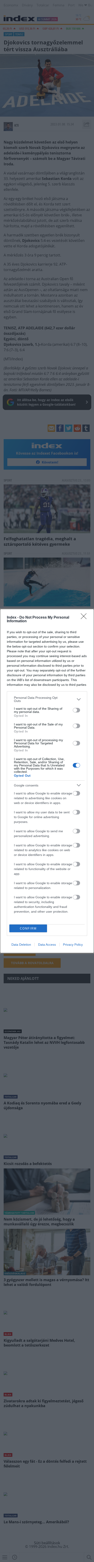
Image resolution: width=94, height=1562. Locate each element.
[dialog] (47, 781)
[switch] (76, 710)
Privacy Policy (73, 944)
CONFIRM (28, 928)
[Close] (85, 617)
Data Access (47, 944)
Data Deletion (21, 944)
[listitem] (47, 699)
